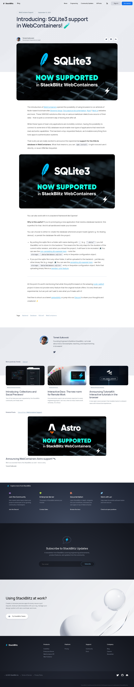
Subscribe (88, 564)
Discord (78, 298)
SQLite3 (41, 315)
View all (25, 362)
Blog (18, 3)
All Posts (99, 3)
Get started (127, 3)
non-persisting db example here (53, 251)
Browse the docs (75, 509)
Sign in (116, 3)
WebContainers (50, 107)
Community (89, 649)
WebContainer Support (26, 12)
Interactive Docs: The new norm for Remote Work (65, 393)
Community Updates (87, 3)
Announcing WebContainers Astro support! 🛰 (31, 459)
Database (33, 315)
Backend (25, 315)
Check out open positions (108, 509)
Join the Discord (14, 509)
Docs (87, 651)
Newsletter (110, 654)
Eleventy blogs (56, 111)
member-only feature (60, 268)
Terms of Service (27, 675)
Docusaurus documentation (74, 111)
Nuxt (89, 111)
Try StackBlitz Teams (19, 616)
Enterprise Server (48, 651)
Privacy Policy (39, 675)
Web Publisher (47, 657)
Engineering (74, 3)
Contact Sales (44, 509)
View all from (30, 412)
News (65, 3)
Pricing (67, 649)
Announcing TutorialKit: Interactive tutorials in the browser (103, 395)
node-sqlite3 (98, 284)
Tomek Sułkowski (61, 338)
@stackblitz (56, 298)
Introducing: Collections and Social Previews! (21, 393)
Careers (109, 651)
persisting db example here (81, 262)
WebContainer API (48, 654)
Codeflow (46, 649)
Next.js (95, 111)
